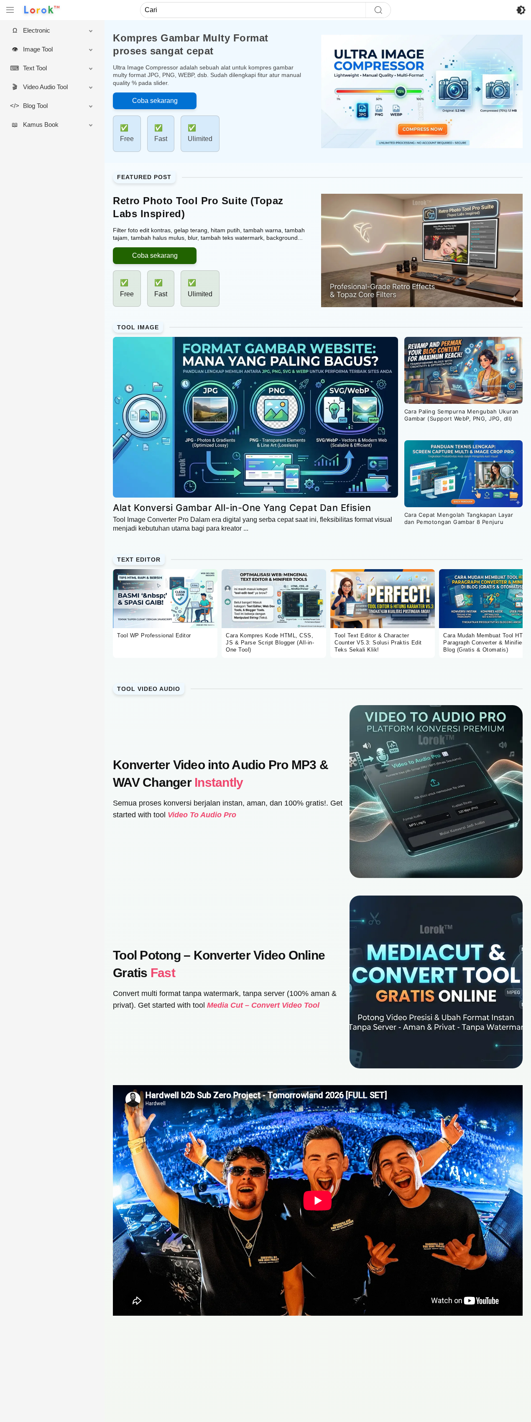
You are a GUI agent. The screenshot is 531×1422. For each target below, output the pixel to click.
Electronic (36, 30)
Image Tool (38, 49)
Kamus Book (41, 124)
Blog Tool (35, 105)
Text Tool (35, 68)
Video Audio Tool (45, 86)
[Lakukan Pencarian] (378, 10)
